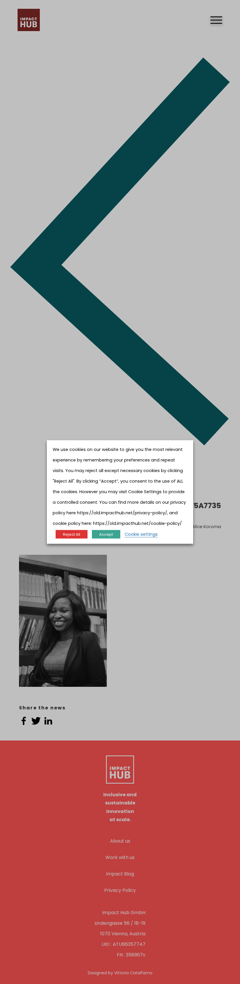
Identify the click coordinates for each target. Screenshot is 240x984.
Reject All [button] (71, 534)
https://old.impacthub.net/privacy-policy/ (122, 513)
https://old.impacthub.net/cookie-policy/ (137, 523)
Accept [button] (106, 534)
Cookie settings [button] (141, 534)
